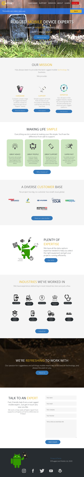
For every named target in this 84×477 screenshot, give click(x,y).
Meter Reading (42, 303)
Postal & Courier (51, 319)
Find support (42, 110)
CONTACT (75, 3)
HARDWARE (33, 3)
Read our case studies (42, 218)
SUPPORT (43, 3)
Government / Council (55, 303)
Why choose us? (42, 172)
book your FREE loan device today (45, 35)
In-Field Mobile (16, 303)
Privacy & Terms (55, 458)
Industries (42, 331)
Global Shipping (69, 319)
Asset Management (33, 319)
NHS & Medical (67, 303)
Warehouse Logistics (29, 303)
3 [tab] (45, 56)
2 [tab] (42, 56)
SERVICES (52, 3)
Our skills (51, 260)
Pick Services (64, 111)
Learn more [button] (22, 11)
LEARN (67, 3)
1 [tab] (40, 56)
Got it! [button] (76, 11)
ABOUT (60, 3)
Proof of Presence (15, 319)
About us (42, 373)
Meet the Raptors (20, 110)
